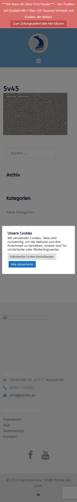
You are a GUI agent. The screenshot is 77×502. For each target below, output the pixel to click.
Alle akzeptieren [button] (22, 264)
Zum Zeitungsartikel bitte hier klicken (38, 23)
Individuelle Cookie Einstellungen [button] (32, 256)
